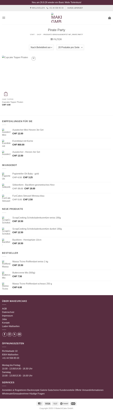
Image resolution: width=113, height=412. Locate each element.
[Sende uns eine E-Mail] (19, 334)
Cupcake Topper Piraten (12, 102)
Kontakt (6, 323)
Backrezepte (33, 390)
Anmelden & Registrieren (14, 390)
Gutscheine (53, 390)
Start (32, 34)
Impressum (7, 316)
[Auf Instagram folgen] (9, 334)
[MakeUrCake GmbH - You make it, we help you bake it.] (56, 17)
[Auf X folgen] (14, 334)
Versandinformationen (92, 390)
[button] (3, 17)
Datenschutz (8, 312)
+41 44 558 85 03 (10, 358)
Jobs (4, 319)
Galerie (43, 390)
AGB (4, 309)
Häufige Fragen (37, 393)
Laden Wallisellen (11, 326)
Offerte (78, 390)
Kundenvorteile (67, 390)
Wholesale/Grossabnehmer (15, 393)
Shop (39, 34)
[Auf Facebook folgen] (4, 334)
